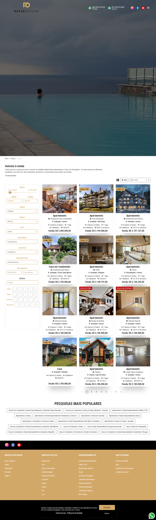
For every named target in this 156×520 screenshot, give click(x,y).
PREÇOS (22, 187)
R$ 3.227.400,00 (32, 190)
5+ (36, 289)
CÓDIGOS (22, 278)
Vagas (9, 294)
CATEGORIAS (22, 248)
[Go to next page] (121, 392)
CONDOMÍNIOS (22, 238)
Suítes (9, 289)
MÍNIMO (14, 197)
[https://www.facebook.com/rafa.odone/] (137, 8)
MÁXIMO (30, 197)
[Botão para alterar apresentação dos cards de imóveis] (117, 180)
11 (116, 392)
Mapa (125, 180)
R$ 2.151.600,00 (12, 190)
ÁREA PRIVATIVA (22, 268)
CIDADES (22, 207)
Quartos (9, 299)
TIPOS (22, 227)
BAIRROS (22, 217)
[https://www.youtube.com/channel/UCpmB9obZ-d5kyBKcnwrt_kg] (143, 8)
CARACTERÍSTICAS (22, 258)
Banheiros (10, 305)
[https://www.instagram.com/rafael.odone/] (132, 8)
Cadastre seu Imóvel (122, 472)
